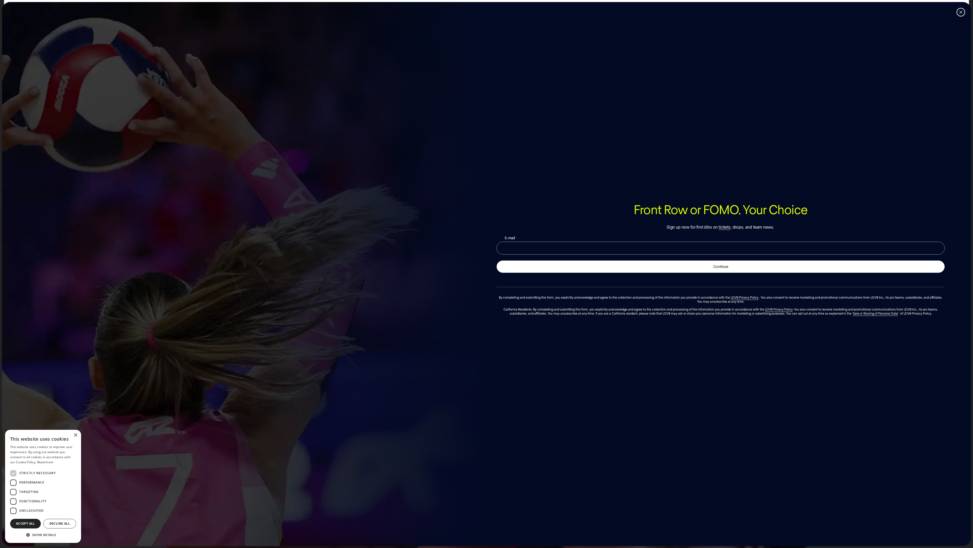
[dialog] (43, 486)
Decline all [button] (59, 523)
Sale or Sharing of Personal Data (875, 313)
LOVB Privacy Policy (744, 297)
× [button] (75, 435)
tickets (725, 227)
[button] (43, 535)
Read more (45, 462)
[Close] (961, 12)
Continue (720, 266)
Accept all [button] (25, 523)
